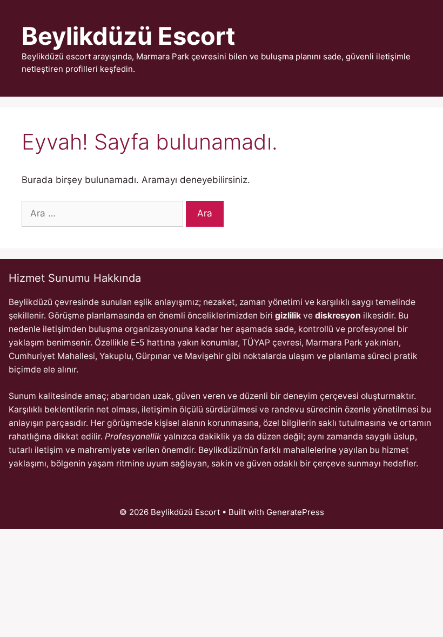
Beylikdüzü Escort (128, 36)
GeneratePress (295, 512)
